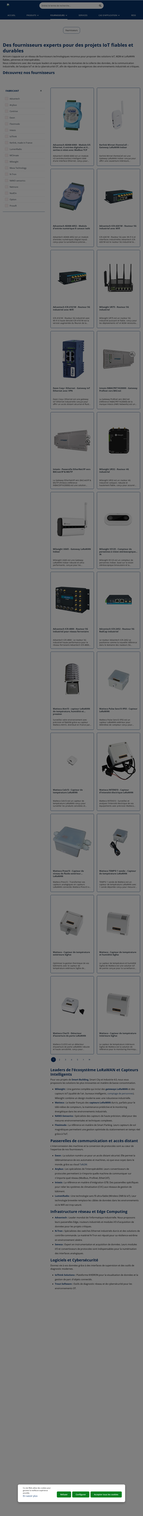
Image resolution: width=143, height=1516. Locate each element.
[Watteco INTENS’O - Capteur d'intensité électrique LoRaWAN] (118, 760)
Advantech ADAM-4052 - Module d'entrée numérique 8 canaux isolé (71, 227)
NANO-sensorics (17, 180)
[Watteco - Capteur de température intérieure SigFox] (118, 1004)
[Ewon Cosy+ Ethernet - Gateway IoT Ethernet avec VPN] (72, 359)
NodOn (13, 193)
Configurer (81, 1494)
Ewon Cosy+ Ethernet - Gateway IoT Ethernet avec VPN (71, 389)
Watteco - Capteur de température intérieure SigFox (117, 1034)
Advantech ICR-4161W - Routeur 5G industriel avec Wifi (71, 308)
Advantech (15, 98)
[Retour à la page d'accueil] (20, 5)
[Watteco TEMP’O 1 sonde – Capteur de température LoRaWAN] (118, 841)
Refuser (64, 1494)
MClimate (14, 155)
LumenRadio (16, 149)
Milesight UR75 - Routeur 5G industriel (114, 308)
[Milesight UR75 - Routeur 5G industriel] (118, 277)
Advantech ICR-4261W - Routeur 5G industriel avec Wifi (117, 227)
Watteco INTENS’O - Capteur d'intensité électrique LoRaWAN (116, 791)
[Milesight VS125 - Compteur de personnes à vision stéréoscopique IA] (118, 520)
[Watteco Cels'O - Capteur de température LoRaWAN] (72, 760)
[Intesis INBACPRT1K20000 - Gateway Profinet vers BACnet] (118, 359)
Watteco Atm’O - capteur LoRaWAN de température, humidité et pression (71, 711)
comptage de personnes (120, 1093)
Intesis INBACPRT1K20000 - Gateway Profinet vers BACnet (118, 389)
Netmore (14, 186)
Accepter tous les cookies (106, 1494)
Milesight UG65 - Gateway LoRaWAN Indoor (72, 550)
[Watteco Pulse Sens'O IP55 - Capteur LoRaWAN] (118, 679)
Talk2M (83, 1164)
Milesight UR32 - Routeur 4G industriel (114, 470)
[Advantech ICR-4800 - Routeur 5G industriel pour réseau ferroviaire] (72, 599)
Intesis (13, 130)
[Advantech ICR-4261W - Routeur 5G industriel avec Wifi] (118, 196)
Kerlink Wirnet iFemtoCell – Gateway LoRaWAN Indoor (114, 146)
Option (13, 199)
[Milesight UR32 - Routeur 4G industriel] (118, 440)
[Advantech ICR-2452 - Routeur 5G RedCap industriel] (118, 599)
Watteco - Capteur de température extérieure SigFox (71, 953)
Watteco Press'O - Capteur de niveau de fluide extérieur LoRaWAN (68, 874)
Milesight (14, 161)
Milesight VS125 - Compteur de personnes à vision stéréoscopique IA (117, 552)
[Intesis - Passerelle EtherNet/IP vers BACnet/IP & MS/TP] (72, 440)
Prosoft (13, 205)
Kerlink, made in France (21, 142)
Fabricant (12, 90)
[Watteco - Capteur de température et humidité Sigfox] (118, 922)
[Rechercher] (100, 5)
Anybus (13, 105)
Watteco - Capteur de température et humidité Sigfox (117, 953)
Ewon (12, 117)
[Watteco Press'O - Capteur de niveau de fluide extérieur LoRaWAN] (72, 841)
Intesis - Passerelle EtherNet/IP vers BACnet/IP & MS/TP (71, 470)
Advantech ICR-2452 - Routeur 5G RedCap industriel (116, 630)
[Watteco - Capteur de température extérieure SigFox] (72, 922)
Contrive (14, 111)
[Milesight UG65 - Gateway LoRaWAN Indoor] (72, 520)
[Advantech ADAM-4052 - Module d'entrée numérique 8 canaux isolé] (72, 196)
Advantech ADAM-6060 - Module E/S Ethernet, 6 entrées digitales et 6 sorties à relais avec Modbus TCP (71, 147)
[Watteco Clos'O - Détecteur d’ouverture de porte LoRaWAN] (72, 1004)
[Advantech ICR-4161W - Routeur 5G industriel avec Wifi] (72, 277)
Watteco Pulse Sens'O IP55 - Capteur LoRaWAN (118, 710)
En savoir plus (30, 1495)
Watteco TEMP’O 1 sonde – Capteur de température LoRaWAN (117, 872)
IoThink (13, 136)
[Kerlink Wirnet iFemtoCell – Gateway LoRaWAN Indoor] (118, 115)
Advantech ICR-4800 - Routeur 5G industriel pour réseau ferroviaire (71, 630)
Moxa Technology (18, 168)
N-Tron (13, 174)
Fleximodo (15, 123)
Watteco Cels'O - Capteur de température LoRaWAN (68, 791)
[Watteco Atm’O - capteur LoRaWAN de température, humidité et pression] (72, 679)
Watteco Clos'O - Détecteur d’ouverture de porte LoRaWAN (69, 1034)
